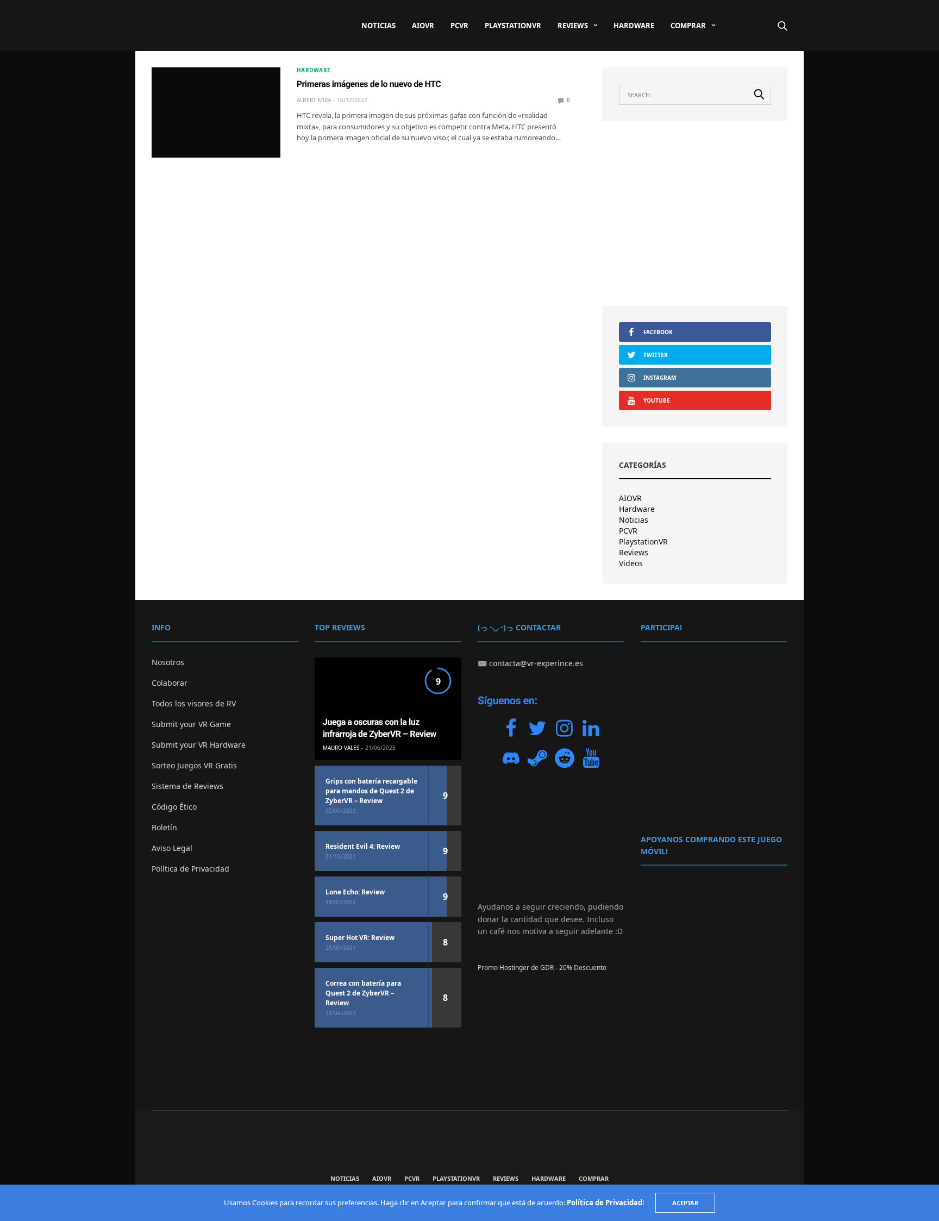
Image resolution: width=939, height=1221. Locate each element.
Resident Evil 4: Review (362, 846)
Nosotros (168, 662)
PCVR (459, 25)
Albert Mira (314, 100)
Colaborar (169, 683)
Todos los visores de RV (194, 703)
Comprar (688, 25)
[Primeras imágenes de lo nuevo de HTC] (216, 112)
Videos (631, 563)
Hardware (634, 25)
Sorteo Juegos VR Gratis (194, 765)
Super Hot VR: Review (360, 937)
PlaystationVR (513, 25)
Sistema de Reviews (187, 786)
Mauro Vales (341, 748)
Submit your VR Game (191, 724)
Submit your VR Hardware (199, 745)
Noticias (378, 25)
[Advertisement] (695, 213)
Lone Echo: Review (355, 892)
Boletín (164, 827)
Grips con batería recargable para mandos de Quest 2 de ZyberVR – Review (371, 791)
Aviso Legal (172, 848)
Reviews (573, 25)
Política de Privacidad (190, 868)
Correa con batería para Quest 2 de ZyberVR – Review (363, 993)
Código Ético (174, 807)
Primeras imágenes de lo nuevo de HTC (369, 84)
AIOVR (423, 25)
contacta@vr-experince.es (536, 663)
